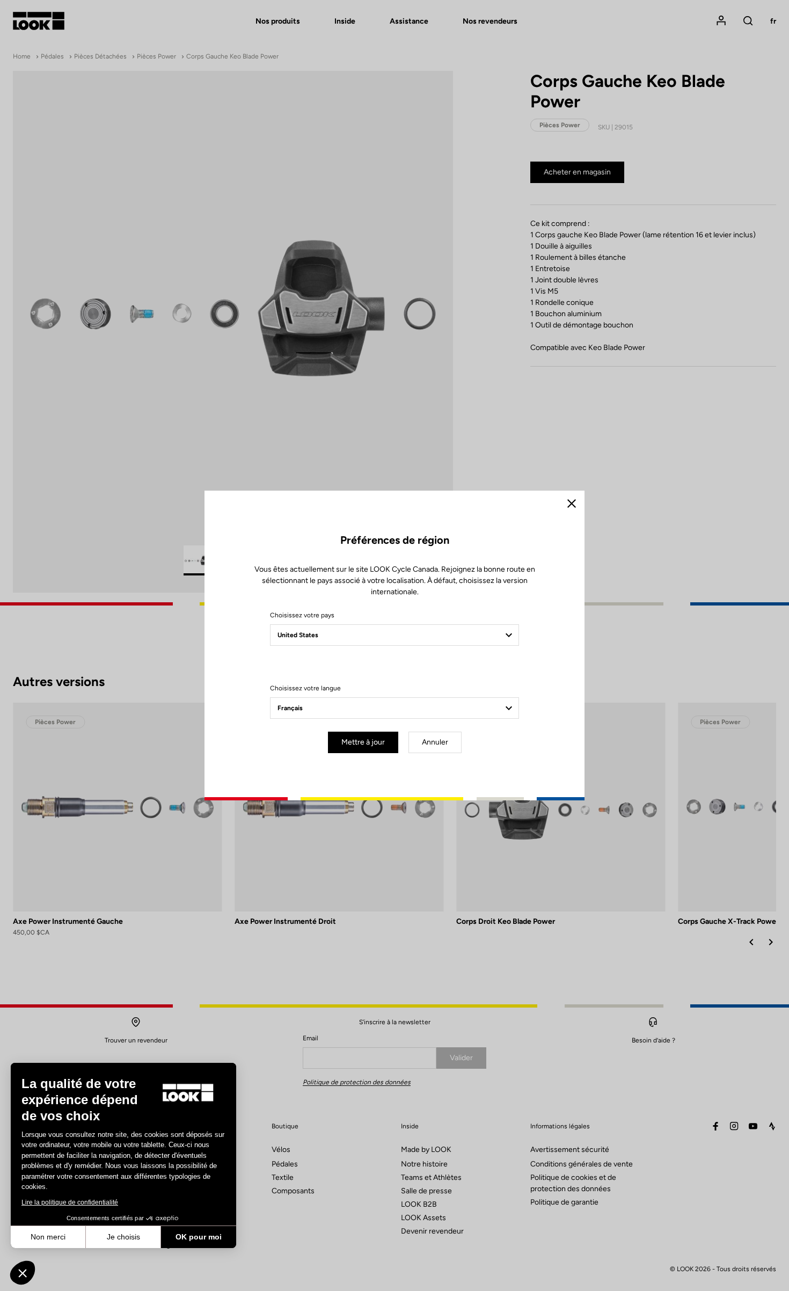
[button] (22, 1273)
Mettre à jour (363, 742)
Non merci (48, 1236)
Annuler (435, 742)
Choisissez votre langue (305, 688)
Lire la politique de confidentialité (69, 1202)
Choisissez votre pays (302, 615)
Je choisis (123, 1236)
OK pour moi (199, 1236)
